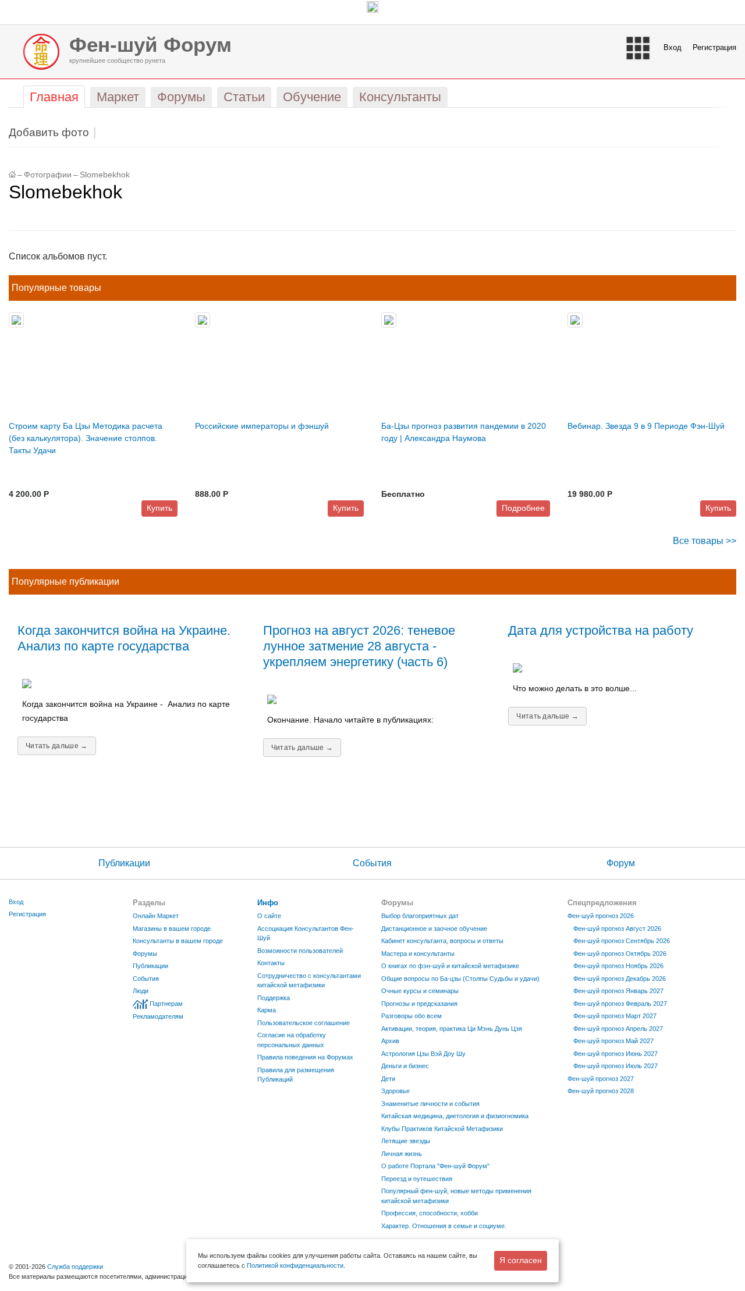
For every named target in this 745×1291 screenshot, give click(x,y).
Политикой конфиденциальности (295, 1265)
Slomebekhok (105, 174)
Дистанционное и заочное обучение (434, 928)
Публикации (124, 863)
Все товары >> (704, 541)
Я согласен (520, 1260)
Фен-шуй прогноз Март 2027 (615, 1015)
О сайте (269, 915)
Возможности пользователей (300, 950)
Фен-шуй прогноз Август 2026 (617, 928)
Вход (673, 47)
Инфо (267, 902)
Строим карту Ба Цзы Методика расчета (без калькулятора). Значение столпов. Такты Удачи (85, 438)
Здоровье (395, 1090)
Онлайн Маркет (156, 915)
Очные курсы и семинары (420, 990)
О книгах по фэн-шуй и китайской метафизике (450, 965)
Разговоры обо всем (411, 1015)
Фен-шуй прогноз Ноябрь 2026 (618, 965)
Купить (159, 508)
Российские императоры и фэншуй (262, 426)
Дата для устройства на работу (600, 630)
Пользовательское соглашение (303, 1022)
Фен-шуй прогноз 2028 (600, 1090)
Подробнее (523, 508)
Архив (390, 1040)
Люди (140, 990)
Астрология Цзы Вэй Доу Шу (423, 1053)
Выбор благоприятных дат (420, 915)
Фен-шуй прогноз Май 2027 (613, 1040)
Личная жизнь (401, 1153)
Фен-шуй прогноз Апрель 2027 (618, 1028)
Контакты (271, 962)
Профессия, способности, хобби (429, 1213)
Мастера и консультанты (418, 953)
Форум (620, 863)
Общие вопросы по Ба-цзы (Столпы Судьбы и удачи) (460, 978)
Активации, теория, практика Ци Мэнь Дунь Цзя (451, 1028)
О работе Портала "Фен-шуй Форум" (435, 1165)
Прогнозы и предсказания (419, 1003)
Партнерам (166, 1003)
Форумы (145, 953)
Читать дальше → (57, 746)
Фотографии (48, 174)
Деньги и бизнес (405, 1065)
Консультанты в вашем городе (178, 940)
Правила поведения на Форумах (305, 1057)
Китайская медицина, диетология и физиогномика (454, 1115)
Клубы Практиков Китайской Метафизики (442, 1128)
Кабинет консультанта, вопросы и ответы (442, 940)
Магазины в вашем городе (172, 928)
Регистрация (714, 47)
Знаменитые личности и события (430, 1103)
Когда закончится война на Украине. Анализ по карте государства (123, 638)
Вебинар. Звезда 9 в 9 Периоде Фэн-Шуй (646, 426)
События (372, 863)
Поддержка (273, 997)
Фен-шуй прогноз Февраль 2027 (620, 1003)
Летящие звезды (405, 1140)
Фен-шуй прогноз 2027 (600, 1078)
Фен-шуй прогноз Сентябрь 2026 (621, 940)
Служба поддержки (75, 1266)
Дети (388, 1078)
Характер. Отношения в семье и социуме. (443, 1225)
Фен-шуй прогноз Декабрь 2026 (619, 978)
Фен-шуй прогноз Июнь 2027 (615, 1053)
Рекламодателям (158, 1016)
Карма (266, 1010)
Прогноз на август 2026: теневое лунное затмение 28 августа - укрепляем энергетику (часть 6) (359, 646)
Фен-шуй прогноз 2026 (600, 915)
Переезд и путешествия (416, 1178)
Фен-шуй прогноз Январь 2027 (618, 990)
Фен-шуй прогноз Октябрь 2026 (619, 953)
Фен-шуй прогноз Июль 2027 (615, 1065)
